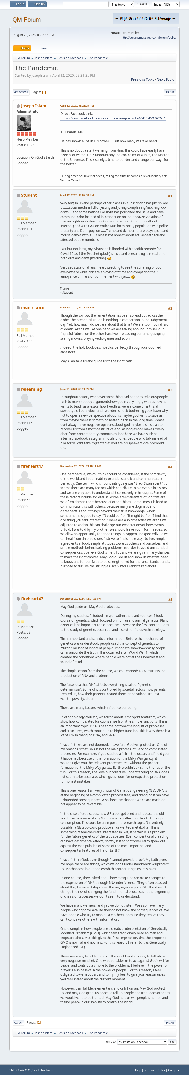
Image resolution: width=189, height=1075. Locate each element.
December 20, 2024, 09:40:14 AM (80, 466)
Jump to (110, 1042)
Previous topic (142, 79)
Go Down (21, 92)
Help (138, 1070)
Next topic (165, 79)
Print (170, 92)
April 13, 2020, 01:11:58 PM (77, 307)
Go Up (18, 1022)
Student (29, 195)
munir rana (32, 307)
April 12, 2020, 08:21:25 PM (77, 105)
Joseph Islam (33, 105)
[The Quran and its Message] (19, 151)
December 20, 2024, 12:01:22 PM (80, 598)
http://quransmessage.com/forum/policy (148, 37)
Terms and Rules (154, 1070)
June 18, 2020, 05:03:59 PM (77, 389)
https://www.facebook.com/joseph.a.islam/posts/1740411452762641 (113, 118)
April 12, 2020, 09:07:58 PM (77, 195)
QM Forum (26, 19)
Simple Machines (42, 1070)
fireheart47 (32, 466)
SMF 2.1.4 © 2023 (20, 1070)
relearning (31, 389)
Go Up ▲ (174, 1070)
